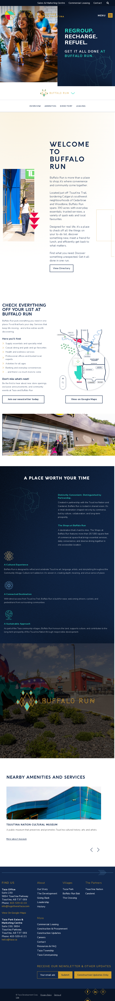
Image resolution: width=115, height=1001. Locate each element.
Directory (66, 106)
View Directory (61, 268)
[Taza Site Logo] (34, 15)
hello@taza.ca (9, 939)
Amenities (50, 106)
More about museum (16, 839)
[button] (105, 15)
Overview (35, 106)
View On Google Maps (14, 913)
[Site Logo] (6, 994)
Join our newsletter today (23, 399)
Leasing (81, 106)
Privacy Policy (46, 995)
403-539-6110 (18, 903)
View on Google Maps (84, 399)
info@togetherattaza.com (15, 906)
